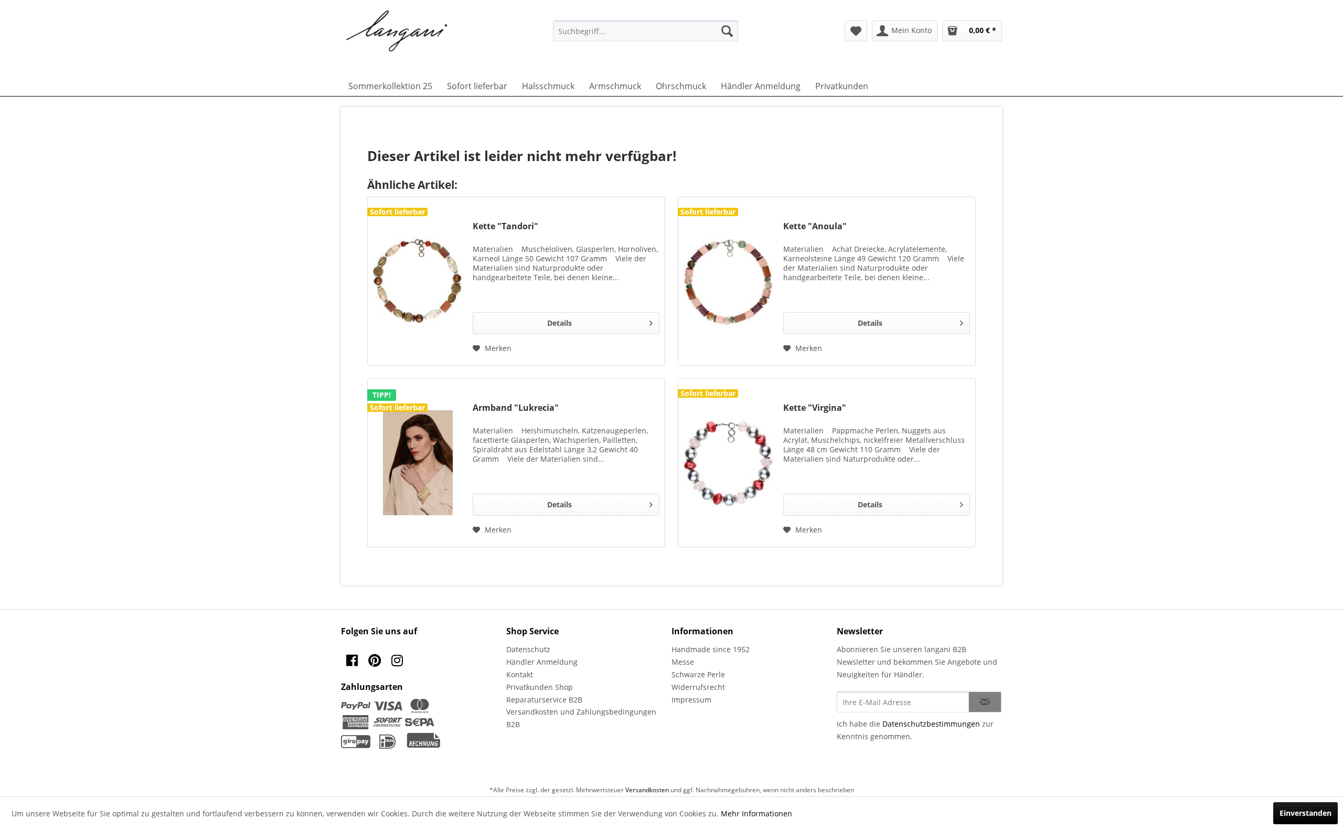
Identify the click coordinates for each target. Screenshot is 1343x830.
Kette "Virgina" (814, 407)
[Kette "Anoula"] (728, 281)
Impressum (691, 700)
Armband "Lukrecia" (516, 407)
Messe (683, 662)
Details (559, 323)
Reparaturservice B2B (544, 700)
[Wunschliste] (856, 30)
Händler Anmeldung (542, 662)
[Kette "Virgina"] (728, 462)
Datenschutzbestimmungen (931, 724)
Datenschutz (528, 649)
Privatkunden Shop (539, 687)
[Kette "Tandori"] (417, 281)
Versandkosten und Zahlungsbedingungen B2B (581, 718)
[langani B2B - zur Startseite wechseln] (397, 31)
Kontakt (519, 674)
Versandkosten (647, 789)
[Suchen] (727, 30)
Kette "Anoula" (815, 226)
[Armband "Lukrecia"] (417, 462)
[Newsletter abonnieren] (984, 701)
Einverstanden (1305, 813)
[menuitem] (645, 30)
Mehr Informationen (756, 813)
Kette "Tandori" (505, 226)
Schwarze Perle (698, 674)
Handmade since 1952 (711, 649)
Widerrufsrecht (698, 687)
